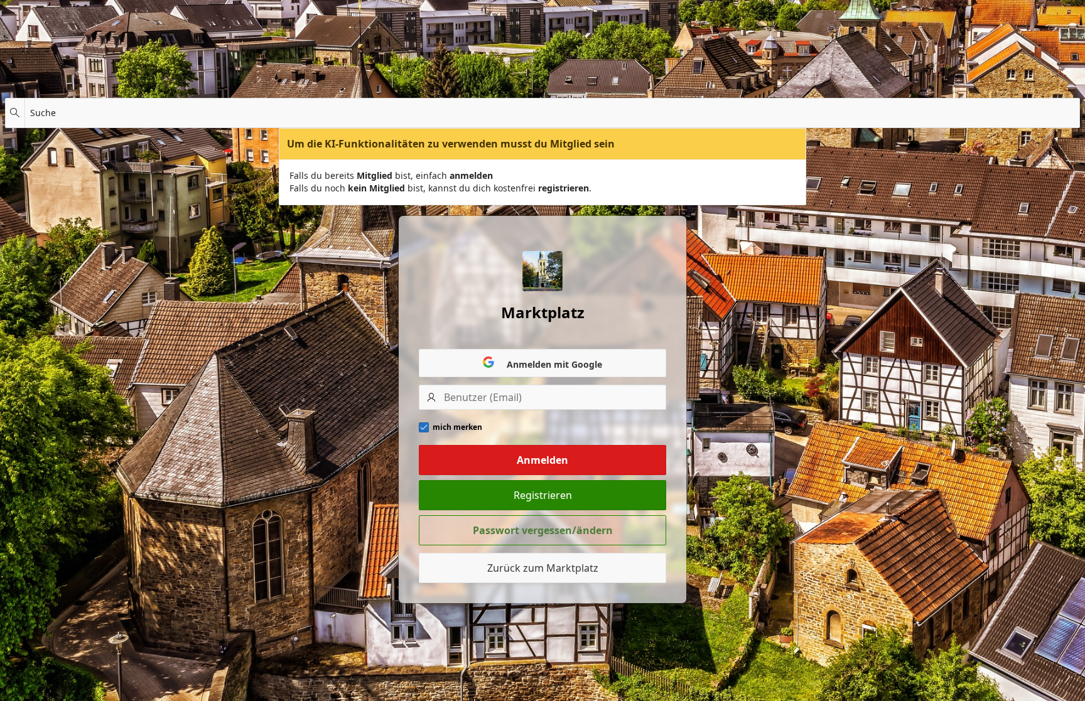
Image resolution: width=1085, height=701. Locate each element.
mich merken (457, 427)
